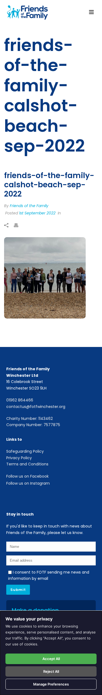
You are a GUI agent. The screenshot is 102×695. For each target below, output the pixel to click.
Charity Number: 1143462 (29, 418)
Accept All (51, 659)
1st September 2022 (37, 213)
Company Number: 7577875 (33, 424)
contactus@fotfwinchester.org (35, 406)
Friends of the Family (29, 205)
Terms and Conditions (27, 464)
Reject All (51, 671)
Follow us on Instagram (28, 483)
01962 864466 (19, 400)
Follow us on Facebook (27, 476)
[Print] (19, 225)
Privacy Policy (19, 458)
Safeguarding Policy (25, 451)
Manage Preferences (51, 684)
